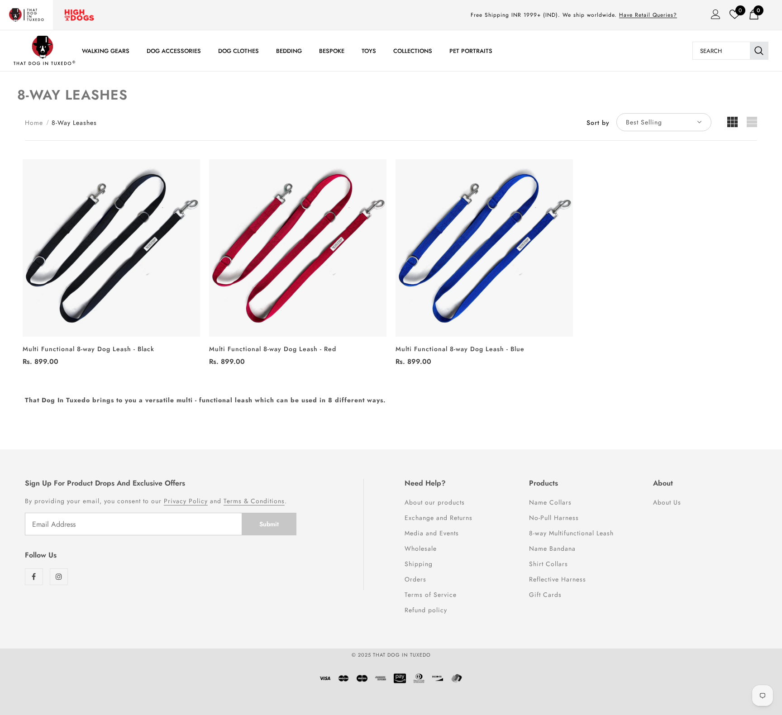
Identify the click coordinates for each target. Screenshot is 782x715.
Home (34, 122)
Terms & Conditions (254, 500)
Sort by (598, 122)
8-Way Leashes (74, 122)
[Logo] (44, 50)
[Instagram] (59, 576)
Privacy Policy (186, 500)
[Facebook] (34, 576)
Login (712, 16)
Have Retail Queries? (648, 15)
